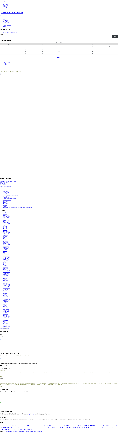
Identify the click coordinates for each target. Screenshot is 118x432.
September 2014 (6, 300)
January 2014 (6, 309)
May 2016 (5, 278)
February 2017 (6, 268)
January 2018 (6, 254)
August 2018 (5, 248)
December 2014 (6, 299)
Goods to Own (6, 197)
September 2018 (6, 247)
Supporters (5, 205)
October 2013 (6, 311)
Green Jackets (56, 425)
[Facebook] (7, 328)
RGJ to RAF (3, 184)
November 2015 (6, 285)
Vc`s (10, 429)
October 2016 (6, 273)
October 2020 (6, 222)
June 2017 (5, 263)
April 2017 (5, 265)
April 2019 (5, 239)
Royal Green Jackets (83, 427)
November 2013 (6, 310)
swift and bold (94, 427)
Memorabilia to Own (7, 203)
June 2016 (5, 277)
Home (4, 1)
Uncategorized (6, 66)
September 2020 (6, 223)
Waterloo (17, 429)
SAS (91, 427)
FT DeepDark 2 (31, 414)
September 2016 (6, 274)
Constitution (5, 191)
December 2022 (6, 216)
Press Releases (6, 64)
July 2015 (5, 290)
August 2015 (5, 289)
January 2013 (6, 315)
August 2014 (5, 301)
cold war (42, 425)
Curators (4, 206)
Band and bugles (23, 425)
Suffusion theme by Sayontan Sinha (34, 431)
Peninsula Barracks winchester (16, 427)
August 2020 (5, 225)
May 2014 (5, 304)
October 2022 (6, 217)
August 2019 (5, 235)
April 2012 (5, 322)
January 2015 (6, 298)
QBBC (49, 427)
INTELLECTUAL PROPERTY (10, 198)
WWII (30, 429)
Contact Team (6, 5)
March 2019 (5, 241)
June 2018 (5, 251)
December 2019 (6, 232)
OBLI (110, 425)
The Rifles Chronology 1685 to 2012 (8, 181)
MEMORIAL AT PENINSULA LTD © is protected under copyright (17, 207)
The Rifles (104, 427)
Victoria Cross (14, 429)
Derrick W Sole (46, 425)
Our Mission (5, 2)
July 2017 (5, 262)
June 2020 (5, 227)
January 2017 (6, 269)
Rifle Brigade (72, 427)
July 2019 (5, 236)
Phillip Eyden (45, 427)
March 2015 (5, 295)
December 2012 (6, 316)
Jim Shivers (2, 183)
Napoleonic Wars (100, 425)
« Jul (58, 57)
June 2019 (5, 237)
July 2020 (5, 226)
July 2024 (5, 212)
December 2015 (6, 284)
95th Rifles (14, 425)
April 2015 (5, 294)
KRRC (69, 425)
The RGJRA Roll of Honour (6, 186)
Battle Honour (28, 425)
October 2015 (6, 286)
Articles (4, 63)
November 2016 (6, 272)
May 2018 (5, 252)
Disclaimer (5, 6)
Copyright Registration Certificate (11, 431)
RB (50, 427)
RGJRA (67, 427)
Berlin (35, 425)
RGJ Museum (62, 427)
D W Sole (51, 425)
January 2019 (6, 243)
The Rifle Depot (99, 427)
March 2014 (5, 306)
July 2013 (5, 312)
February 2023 (6, 215)
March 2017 (5, 267)
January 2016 (6, 283)
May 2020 (5, 228)
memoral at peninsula (75, 425)
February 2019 (6, 242)
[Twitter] (2, 328)
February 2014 (6, 307)
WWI (28, 429)
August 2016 (5, 275)
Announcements (6, 62)
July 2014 (5, 302)
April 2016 (5, 279)
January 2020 (6, 231)
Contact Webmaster (7, 7)
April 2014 (5, 305)
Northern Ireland (106, 425)
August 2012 (5, 320)
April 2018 (5, 253)
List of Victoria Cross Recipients (10, 32)
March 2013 (5, 314)
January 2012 (6, 325)
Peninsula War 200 (35, 427)
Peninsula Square (24, 427)
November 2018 (6, 244)
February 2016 (6, 281)
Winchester (22, 429)
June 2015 (5, 291)
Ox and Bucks (114, 425)
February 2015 (6, 296)
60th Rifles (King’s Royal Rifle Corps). (6, 425)
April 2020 (5, 230)
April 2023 (5, 214)
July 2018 (5, 249)
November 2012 (6, 317)
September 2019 (6, 233)
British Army (39, 425)
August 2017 (5, 260)
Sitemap (4, 9)
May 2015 (5, 293)
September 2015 (6, 288)
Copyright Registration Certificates (10, 195)
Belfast (33, 425)
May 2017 (5, 264)
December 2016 (6, 270)
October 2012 (6, 319)
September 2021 (6, 218)
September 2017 (6, 259)
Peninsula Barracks (5, 427)
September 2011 (6, 326)
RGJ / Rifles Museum (55, 427)
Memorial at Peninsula (88, 425)
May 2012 (5, 321)
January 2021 (6, 221)
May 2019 (5, 238)
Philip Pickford (40, 427)
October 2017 (6, 258)
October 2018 (6, 246)
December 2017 (6, 256)
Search (1, 34)
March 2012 (5, 323)
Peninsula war (29, 427)
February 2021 (6, 220)
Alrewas (18, 425)
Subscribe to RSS (22, 431)
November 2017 (6, 257)
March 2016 (5, 280)
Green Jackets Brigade (63, 425)
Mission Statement (7, 200)
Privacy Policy (6, 4)
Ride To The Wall (4, 182)
